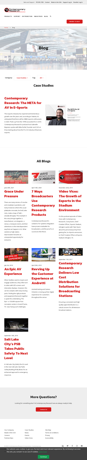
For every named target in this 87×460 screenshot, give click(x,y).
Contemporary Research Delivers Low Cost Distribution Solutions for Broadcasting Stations (70, 279)
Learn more (43, 452)
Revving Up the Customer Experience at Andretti (42, 276)
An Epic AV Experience (13, 271)
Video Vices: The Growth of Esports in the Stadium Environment (70, 201)
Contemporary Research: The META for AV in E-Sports (22, 103)
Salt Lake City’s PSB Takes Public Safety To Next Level (16, 349)
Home (6, 27)
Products (8, 16)
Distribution (27, 16)
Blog (46, 16)
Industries (38, 16)
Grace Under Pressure (14, 194)
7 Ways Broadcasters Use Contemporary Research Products (43, 203)
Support (17, 16)
